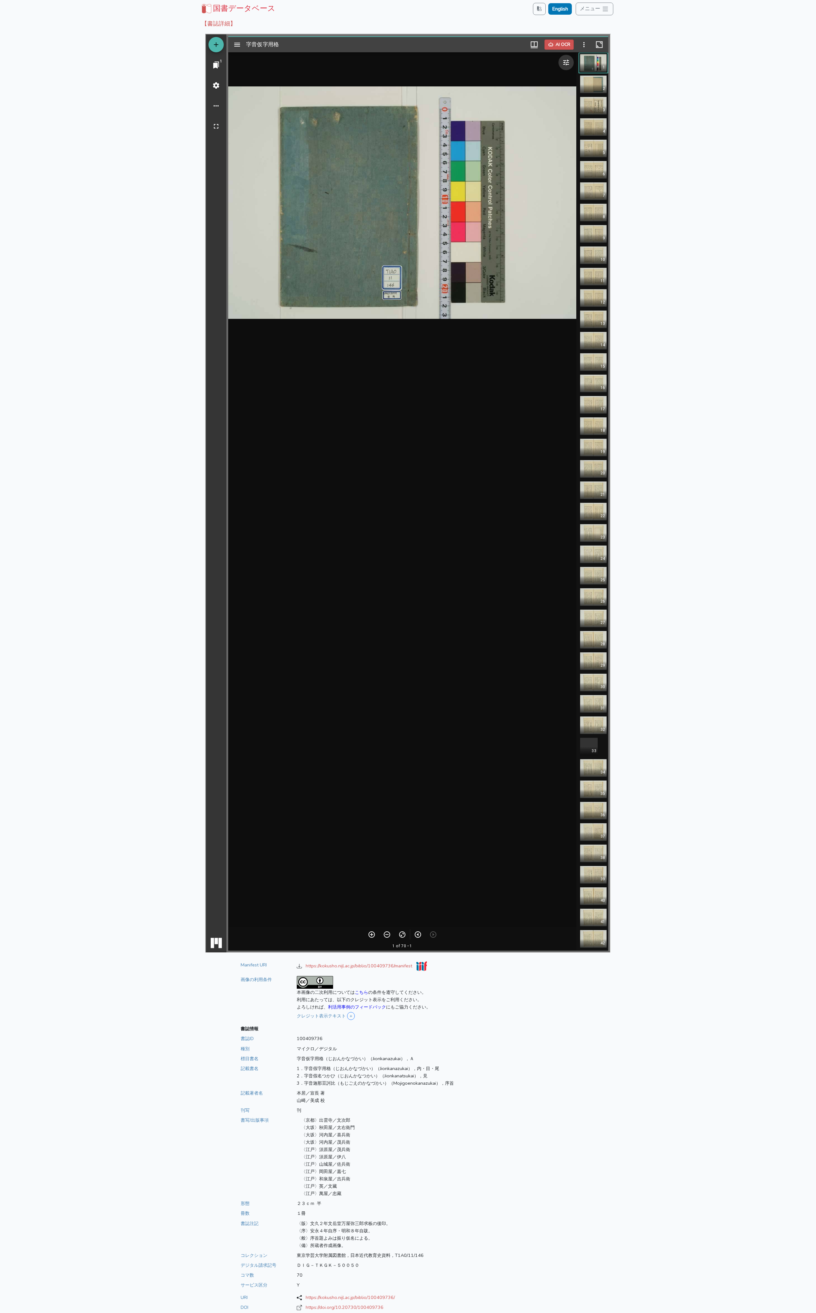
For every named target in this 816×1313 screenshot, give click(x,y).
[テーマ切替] (539, 9)
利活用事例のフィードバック (357, 1007)
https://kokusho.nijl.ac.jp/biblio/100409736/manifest (359, 966)
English (560, 8)
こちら (361, 992)
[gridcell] (237, 8)
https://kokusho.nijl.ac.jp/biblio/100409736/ (350, 1297)
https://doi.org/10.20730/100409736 (344, 1307)
